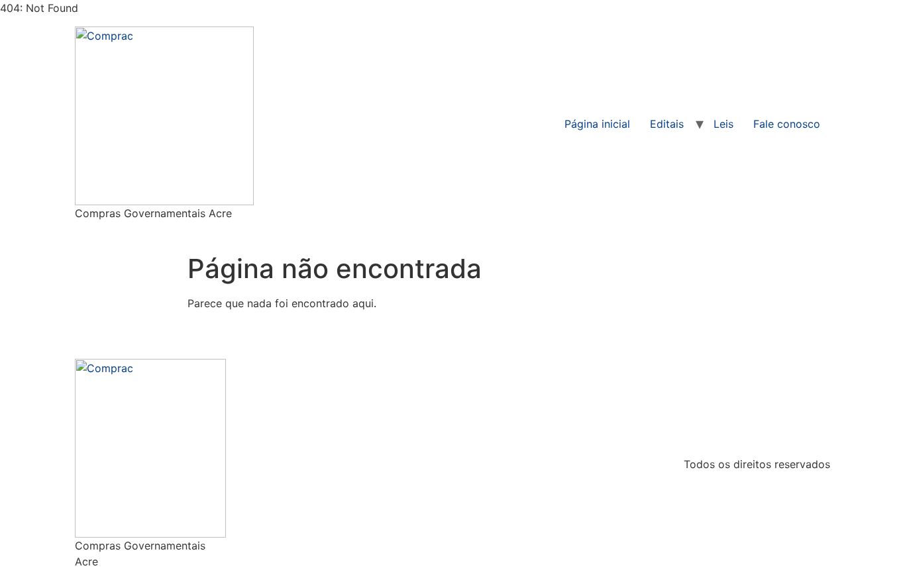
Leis (723, 123)
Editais (667, 123)
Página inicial (597, 123)
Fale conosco (786, 123)
